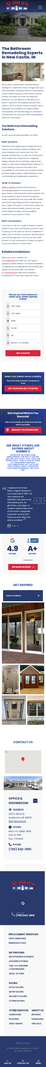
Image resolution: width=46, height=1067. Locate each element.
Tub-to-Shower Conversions (18, 967)
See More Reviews (21, 567)
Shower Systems (18, 961)
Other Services (18, 1010)
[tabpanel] (23, 663)
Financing (37, 1019)
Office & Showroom (18, 800)
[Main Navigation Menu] (40, 7)
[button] (23, 759)
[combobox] (23, 343)
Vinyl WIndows (17, 938)
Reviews (36, 1014)
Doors (13, 983)
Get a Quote (23, 353)
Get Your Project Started (23, 388)
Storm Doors (17, 1000)
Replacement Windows (23, 934)
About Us (38, 1010)
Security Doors (18, 996)
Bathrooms (17, 952)
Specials (36, 1023)
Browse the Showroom (25, 429)
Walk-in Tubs (16, 973)
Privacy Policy (23, 1043)
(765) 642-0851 (20, 849)
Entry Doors (16, 991)
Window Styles (17, 942)
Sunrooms (15, 1014)
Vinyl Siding (16, 1023)
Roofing (14, 1019)
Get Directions (17, 821)
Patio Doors (16, 987)
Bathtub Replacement (21, 956)
